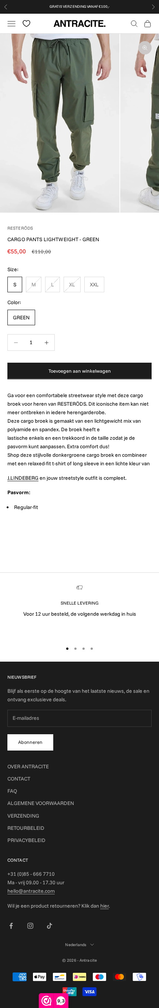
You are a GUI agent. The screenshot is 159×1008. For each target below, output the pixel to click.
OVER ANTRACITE (28, 766)
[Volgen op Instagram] (30, 925)
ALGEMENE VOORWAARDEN (40, 803)
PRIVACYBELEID (26, 840)
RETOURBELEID (25, 828)
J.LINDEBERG (22, 478)
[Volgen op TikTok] (49, 925)
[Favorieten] (26, 23)
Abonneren (30, 742)
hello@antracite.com (31, 891)
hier (104, 905)
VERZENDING (23, 815)
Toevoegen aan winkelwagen (79, 371)
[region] (79, 610)
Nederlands (75, 944)
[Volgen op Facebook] (11, 925)
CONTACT (18, 778)
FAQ (12, 791)
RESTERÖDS (20, 228)
